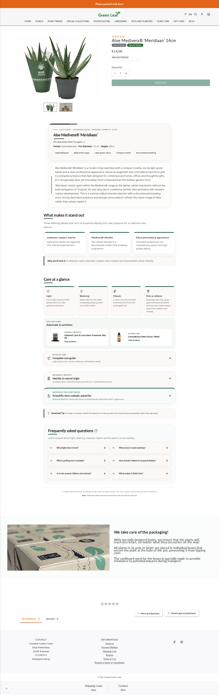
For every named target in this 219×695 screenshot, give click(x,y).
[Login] (202, 14)
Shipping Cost (109, 651)
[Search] (195, 14)
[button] (12, 67)
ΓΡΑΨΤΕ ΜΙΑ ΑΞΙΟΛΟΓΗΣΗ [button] (183, 613)
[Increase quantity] (126, 73)
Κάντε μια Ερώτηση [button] (150, 613)
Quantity (117, 67)
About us (109, 643)
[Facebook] (174, 642)
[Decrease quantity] (115, 73)
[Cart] (208, 14)
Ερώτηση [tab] (50, 618)
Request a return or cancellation (109, 662)
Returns (109, 655)
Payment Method (109, 647)
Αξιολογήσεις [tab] (29, 618)
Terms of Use (109, 659)
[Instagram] (181, 642)
